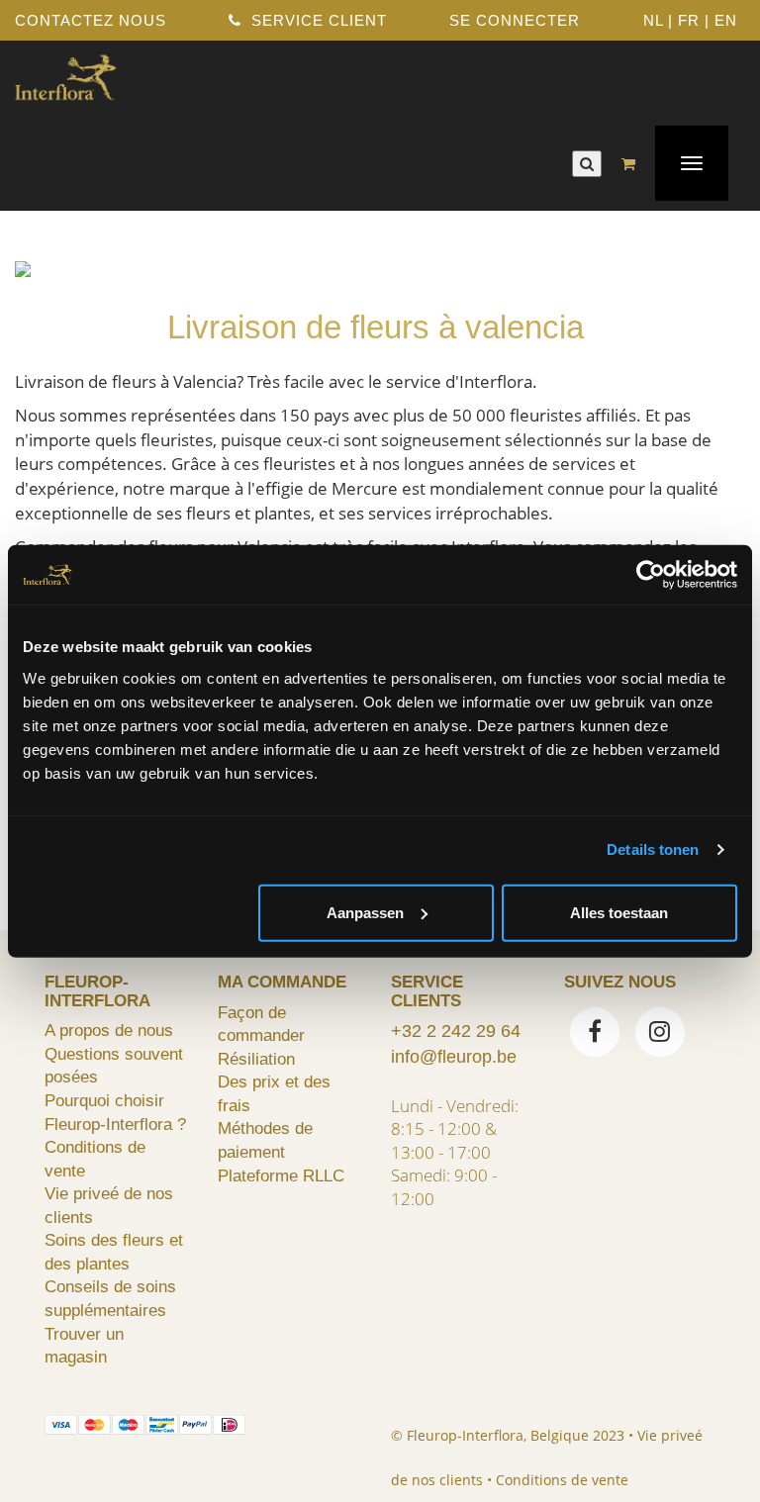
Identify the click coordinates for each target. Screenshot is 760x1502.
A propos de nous (109, 1030)
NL (653, 20)
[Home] (65, 75)
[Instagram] (660, 1034)
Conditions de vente (562, 1479)
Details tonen (653, 849)
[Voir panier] (633, 163)
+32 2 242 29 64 (456, 1031)
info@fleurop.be (454, 1057)
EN (725, 20)
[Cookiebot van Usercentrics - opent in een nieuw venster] (650, 575)
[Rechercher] (587, 163)
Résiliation (256, 1059)
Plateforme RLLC (281, 1175)
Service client (316, 20)
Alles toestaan (619, 911)
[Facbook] (594, 1034)
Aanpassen (365, 911)
